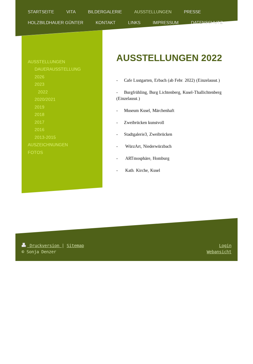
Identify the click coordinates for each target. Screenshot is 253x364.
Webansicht (219, 251)
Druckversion (44, 245)
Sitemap (75, 245)
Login (225, 245)
